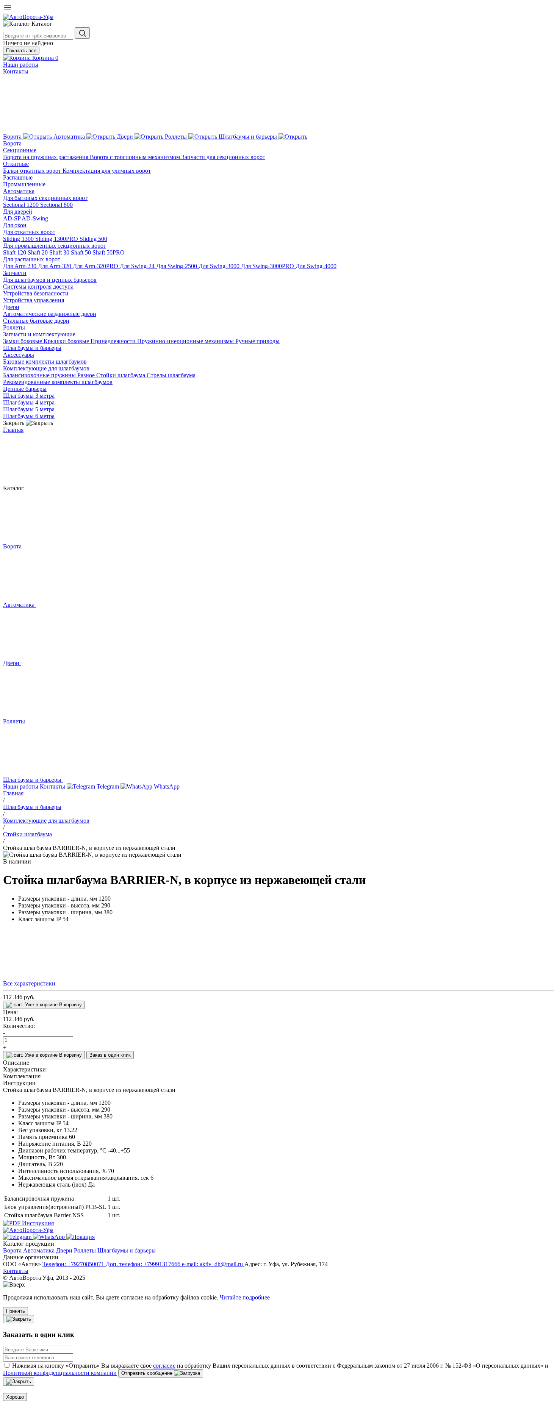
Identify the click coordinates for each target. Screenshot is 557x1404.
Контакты (15, 71)
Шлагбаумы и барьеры (32, 348)
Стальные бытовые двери (36, 320)
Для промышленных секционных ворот (54, 245)
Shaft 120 (15, 252)
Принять (15, 1311)
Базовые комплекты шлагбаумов (45, 361)
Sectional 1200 (21, 204)
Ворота (12, 143)
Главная (13, 429)
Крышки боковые (67, 341)
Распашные (18, 177)
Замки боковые (23, 341)
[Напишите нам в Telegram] (18, 1237)
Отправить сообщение (147, 1373)
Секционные (19, 150)
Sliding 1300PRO (57, 239)
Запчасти (15, 273)
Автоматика (18, 191)
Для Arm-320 (55, 266)
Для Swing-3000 (220, 266)
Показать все (21, 50)
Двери (11, 307)
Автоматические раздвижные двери (49, 314)
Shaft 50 (81, 252)
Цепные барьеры (25, 389)
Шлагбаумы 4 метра (29, 402)
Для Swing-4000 (316, 266)
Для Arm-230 (20, 266)
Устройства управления (33, 300)
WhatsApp (166, 786)
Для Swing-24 (138, 266)
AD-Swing (35, 218)
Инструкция (37, 1223)
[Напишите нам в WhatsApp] (49, 1237)
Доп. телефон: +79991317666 (144, 1264)
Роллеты (14, 327)
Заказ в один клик (110, 1055)
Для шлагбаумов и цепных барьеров (50, 279)
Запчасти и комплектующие (39, 334)
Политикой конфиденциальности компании (60, 1373)
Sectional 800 (56, 204)
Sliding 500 (93, 239)
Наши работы (20, 64)
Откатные (16, 164)
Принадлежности (114, 341)
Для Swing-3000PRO (268, 266)
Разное (86, 375)
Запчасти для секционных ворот (223, 157)
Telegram (107, 786)
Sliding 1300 (19, 239)
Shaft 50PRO (108, 252)
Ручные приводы (257, 341)
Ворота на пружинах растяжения (46, 157)
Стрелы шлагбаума (171, 375)
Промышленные (24, 184)
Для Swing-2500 (177, 266)
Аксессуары (18, 354)
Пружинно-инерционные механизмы (186, 341)
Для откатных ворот (29, 232)
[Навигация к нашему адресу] (80, 1237)
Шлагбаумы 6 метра (29, 416)
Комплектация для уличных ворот (107, 170)
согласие (164, 1365)
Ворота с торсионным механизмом (135, 157)
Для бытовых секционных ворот (45, 198)
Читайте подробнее (245, 1297)
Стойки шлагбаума (121, 375)
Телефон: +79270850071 (74, 1264)
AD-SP (12, 218)
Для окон (15, 225)
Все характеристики (30, 983)
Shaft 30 (60, 252)
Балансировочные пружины (40, 375)
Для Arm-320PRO (96, 266)
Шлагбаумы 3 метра (29, 395)
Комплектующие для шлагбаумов (46, 368)
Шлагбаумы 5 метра (29, 409)
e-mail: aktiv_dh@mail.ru (213, 1264)
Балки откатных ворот (33, 170)
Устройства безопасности (36, 293)
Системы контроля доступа (38, 286)
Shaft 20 (38, 252)
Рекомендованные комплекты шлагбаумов (58, 382)
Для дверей (17, 211)
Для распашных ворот (31, 259)
